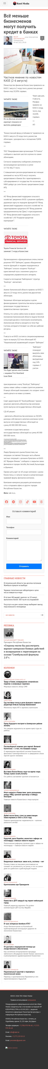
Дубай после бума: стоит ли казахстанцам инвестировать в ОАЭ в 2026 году (21, 816)
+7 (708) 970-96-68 (26, 1025)
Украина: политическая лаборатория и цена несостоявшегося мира (21, 591)
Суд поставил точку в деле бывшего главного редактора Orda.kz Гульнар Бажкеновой (22, 703)
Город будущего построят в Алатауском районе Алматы (23, 724)
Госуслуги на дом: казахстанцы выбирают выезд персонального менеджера (23, 605)
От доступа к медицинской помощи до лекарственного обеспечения (19, 948)
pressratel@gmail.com (17, 1040)
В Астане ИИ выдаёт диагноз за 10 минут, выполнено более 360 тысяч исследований (21, 598)
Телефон (10, 527)
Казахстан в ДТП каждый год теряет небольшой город (23, 901)
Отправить (24, 566)
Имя (8, 517)
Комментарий (12, 538)
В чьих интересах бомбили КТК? (17, 923)
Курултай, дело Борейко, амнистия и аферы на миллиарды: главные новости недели (23, 839)
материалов (32, 1000)
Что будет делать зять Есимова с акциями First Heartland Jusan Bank (16, 373)
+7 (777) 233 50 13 (18, 1036)
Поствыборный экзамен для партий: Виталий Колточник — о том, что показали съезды (22, 747)
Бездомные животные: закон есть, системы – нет (24, 861)
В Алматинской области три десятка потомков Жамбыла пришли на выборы (22, 584)
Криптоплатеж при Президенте (16, 884)
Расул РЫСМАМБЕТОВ (19, 38)
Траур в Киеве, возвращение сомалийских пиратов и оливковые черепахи (21, 682)
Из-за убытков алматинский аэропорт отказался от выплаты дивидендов (15, 122)
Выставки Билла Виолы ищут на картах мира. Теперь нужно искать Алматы (22, 772)
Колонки (9, 667)
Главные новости (14, 578)
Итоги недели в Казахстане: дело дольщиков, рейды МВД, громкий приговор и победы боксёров (22, 794)
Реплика (9, 625)
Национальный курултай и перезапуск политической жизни (19, 973)
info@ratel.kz (14, 1032)
